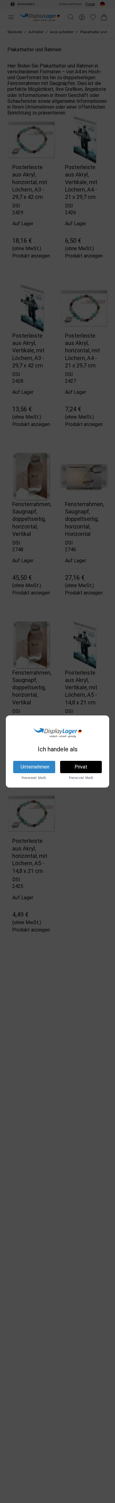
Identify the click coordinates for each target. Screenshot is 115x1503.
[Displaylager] (57, 733)
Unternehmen (35, 767)
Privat (81, 767)
